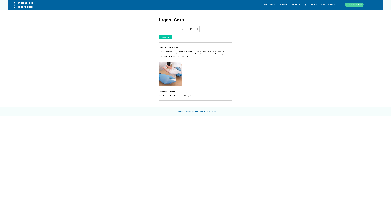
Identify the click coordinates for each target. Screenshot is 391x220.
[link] (165, 37)
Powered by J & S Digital (208, 111)
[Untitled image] (170, 74)
